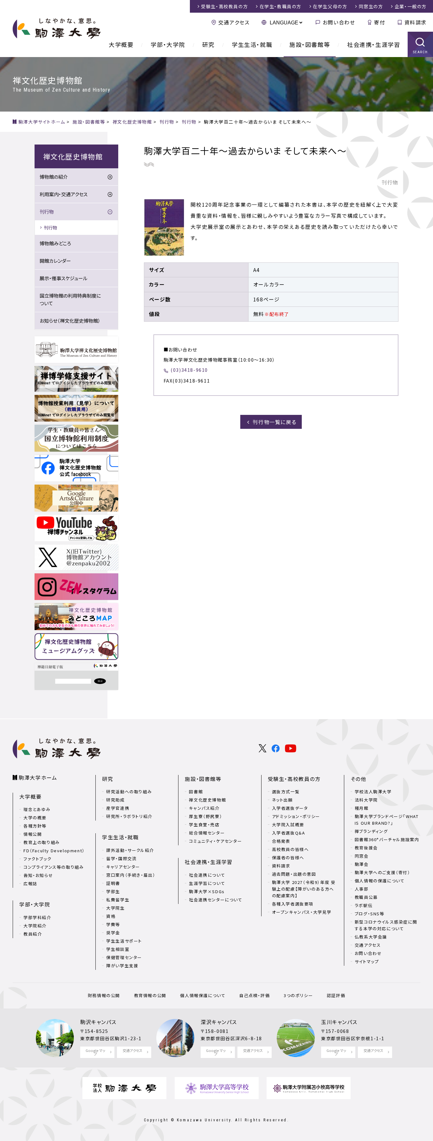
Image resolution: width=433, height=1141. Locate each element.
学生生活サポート (124, 941)
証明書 (113, 883)
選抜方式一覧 (286, 792)
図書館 (196, 792)
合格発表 (281, 841)
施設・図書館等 (309, 44)
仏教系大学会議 (371, 937)
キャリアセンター (123, 867)
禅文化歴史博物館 (207, 800)
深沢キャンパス (219, 1022)
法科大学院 (366, 800)
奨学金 (113, 933)
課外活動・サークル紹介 (130, 850)
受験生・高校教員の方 (294, 779)
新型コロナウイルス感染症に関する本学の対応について (386, 925)
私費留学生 (117, 900)
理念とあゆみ (37, 809)
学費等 (113, 924)
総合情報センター (207, 833)
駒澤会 (362, 864)
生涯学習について (207, 883)
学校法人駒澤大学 (373, 792)
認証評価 (336, 995)
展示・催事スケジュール (63, 278)
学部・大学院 (168, 44)
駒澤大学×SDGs (206, 891)
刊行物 (47, 211)
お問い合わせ (339, 22)
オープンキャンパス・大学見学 (302, 912)
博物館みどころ (55, 243)
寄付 (379, 22)
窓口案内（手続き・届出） (130, 875)
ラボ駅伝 (363, 905)
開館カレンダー (55, 260)
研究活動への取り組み (129, 792)
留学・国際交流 (121, 858)
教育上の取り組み (41, 842)
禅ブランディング (371, 831)
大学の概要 (35, 818)
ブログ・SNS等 (370, 914)
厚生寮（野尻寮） (205, 816)
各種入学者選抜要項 (292, 904)
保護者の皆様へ (288, 857)
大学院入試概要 (288, 825)
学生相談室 (117, 949)
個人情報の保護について (380, 881)
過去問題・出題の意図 (294, 874)
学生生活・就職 (252, 44)
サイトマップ (367, 961)
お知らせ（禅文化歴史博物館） (70, 320)
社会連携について (207, 875)
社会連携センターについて (215, 900)
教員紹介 (32, 934)
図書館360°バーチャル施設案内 (387, 839)
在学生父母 (330, 6)
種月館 (362, 808)
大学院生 (115, 908)
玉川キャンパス (339, 1022)
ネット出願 (282, 800)
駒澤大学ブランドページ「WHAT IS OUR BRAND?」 (387, 819)
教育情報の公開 (150, 995)
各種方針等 (35, 826)
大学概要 (121, 44)
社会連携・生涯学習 (373, 44)
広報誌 (30, 883)
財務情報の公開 (104, 995)
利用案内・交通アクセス (63, 194)
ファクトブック (37, 859)
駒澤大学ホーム (38, 777)
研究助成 (115, 800)
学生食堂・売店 (204, 825)
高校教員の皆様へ (290, 849)
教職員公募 (366, 897)
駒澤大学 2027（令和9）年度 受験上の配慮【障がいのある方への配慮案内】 (304, 889)
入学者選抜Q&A (288, 833)
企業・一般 (411, 6)
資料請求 (415, 22)
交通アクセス (233, 22)
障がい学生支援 (122, 966)
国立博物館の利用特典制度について (70, 299)
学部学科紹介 (37, 917)
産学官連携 (117, 808)
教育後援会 (366, 848)
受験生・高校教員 (224, 6)
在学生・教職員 (280, 6)
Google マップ (95, 1052)
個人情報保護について (202, 995)
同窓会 (362, 856)
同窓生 (371, 6)
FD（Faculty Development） (54, 851)
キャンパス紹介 (204, 808)
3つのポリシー (298, 995)
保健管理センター (124, 957)
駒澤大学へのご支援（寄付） (382, 872)
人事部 (362, 889)
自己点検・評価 (254, 995)
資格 (110, 916)
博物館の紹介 (54, 176)
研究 (208, 44)
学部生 (113, 891)
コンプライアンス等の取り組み (53, 867)
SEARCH (420, 52)
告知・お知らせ (38, 875)
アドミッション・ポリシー (296, 816)
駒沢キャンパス (98, 1022)
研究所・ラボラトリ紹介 (129, 816)
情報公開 (32, 834)
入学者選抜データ (290, 808)
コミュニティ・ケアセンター (215, 841)
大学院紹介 (35, 926)
